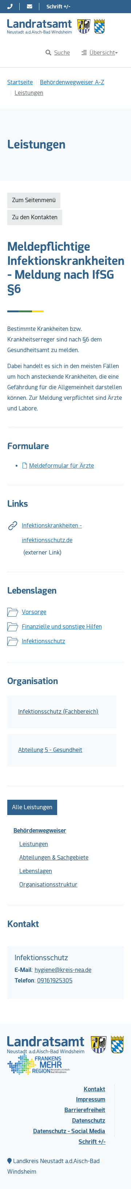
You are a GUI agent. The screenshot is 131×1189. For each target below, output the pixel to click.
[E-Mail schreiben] (29, 6)
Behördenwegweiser (39, 830)
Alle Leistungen (32, 807)
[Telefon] (9, 6)
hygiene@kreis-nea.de (63, 969)
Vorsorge (34, 612)
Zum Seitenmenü (34, 200)
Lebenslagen (35, 871)
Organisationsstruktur (48, 884)
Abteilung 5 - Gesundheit (50, 749)
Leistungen (33, 844)
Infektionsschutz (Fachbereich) (58, 711)
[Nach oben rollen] (115, 1173)
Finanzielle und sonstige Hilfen (62, 626)
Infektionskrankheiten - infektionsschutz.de (52, 533)
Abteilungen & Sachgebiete (53, 857)
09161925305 (54, 980)
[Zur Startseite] (56, 26)
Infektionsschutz (43, 641)
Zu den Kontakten (34, 217)
